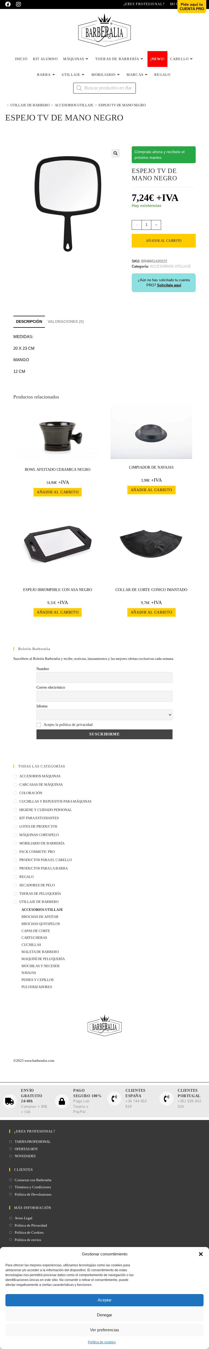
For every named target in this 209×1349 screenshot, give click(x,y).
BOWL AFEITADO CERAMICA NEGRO (57, 470)
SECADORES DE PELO (37, 885)
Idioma (41, 706)
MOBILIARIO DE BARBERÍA (41, 843)
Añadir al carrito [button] (58, 492)
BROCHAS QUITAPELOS (40, 924)
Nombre (42, 669)
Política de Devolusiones (33, 1194)
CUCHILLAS (31, 945)
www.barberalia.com (39, 1061)
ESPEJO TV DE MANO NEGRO (122, 105)
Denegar (104, 1315)
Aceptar (105, 1300)
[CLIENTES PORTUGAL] (166, 1098)
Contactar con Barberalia (33, 1180)
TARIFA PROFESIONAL (33, 1142)
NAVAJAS (28, 973)
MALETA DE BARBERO (40, 952)
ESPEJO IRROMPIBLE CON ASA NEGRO (57, 590)
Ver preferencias (104, 1330)
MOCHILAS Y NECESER (40, 966)
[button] (201, 1254)
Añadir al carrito (164, 241)
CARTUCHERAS (34, 938)
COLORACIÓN (30, 793)
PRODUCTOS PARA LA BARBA (43, 868)
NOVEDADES (25, 1156)
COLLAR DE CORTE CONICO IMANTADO (151, 590)
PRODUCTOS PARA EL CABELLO (45, 860)
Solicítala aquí (169, 285)
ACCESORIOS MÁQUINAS (39, 776)
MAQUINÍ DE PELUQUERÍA (43, 959)
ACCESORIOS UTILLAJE (42, 910)
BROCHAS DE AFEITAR (40, 917)
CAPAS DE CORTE (35, 931)
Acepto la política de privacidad (68, 725)
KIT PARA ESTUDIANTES (39, 818)
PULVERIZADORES (36, 987)
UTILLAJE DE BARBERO (39, 902)
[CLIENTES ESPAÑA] (114, 1098)
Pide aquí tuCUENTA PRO (192, 6)
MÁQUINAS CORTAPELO (39, 835)
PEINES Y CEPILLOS (37, 980)
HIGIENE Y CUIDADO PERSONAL (45, 810)
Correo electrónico (50, 687)
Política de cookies (102, 1342)
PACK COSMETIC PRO (37, 852)
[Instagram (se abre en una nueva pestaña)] (18, 4)
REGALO (26, 877)
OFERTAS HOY (26, 1149)
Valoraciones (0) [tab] (66, 322)
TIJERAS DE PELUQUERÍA (40, 894)
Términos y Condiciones (33, 1187)
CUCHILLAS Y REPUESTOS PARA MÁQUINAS (55, 801)
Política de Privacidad (31, 1225)
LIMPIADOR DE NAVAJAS (151, 467)
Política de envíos (28, 1240)
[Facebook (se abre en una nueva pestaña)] (9, 4)
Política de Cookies (29, 1232)
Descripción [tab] (29, 322)
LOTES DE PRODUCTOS (38, 826)
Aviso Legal (23, 1218)
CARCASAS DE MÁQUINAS (41, 784)
